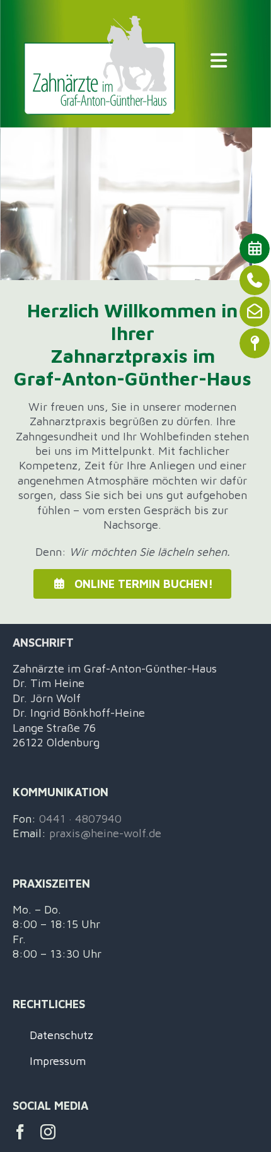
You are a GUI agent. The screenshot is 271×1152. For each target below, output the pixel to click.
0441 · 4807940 (80, 818)
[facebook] (20, 1131)
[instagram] (47, 1131)
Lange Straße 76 (54, 727)
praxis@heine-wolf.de (105, 833)
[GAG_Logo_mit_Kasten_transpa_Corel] (100, 21)
